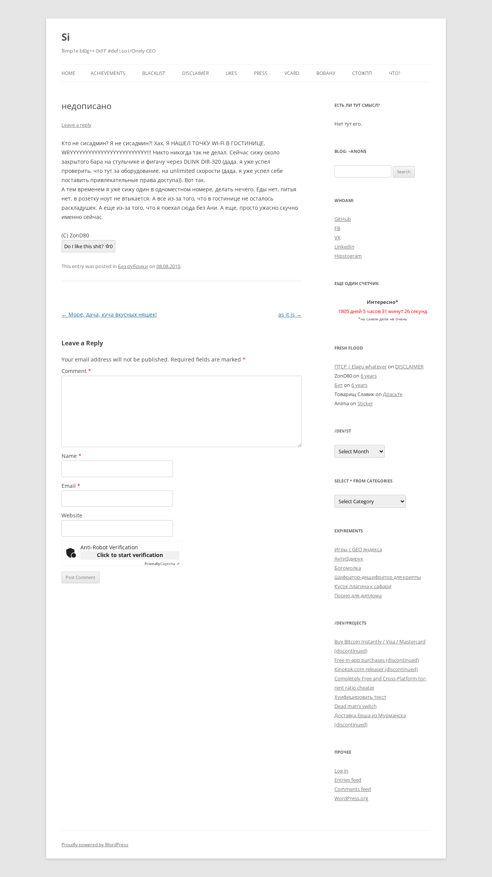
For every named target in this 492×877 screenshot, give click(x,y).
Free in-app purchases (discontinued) (376, 660)
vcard (291, 73)
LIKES (231, 73)
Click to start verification (130, 555)
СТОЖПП (362, 73)
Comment (76, 371)
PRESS (261, 73)
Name (71, 455)
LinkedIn (344, 246)
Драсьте (392, 394)
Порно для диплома (358, 595)
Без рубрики (133, 266)
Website (72, 515)
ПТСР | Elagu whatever (360, 366)
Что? (394, 73)
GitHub (342, 219)
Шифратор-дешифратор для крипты (377, 577)
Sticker (365, 403)
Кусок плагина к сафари (362, 586)
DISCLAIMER (195, 73)
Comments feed (352, 789)
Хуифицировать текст (360, 696)
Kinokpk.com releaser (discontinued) (376, 669)
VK (337, 237)
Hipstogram (348, 255)
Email (71, 485)
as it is (290, 314)
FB (337, 228)
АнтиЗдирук (348, 558)
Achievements (108, 73)
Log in (341, 770)
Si (66, 37)
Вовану (325, 73)
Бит (338, 384)
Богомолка (347, 567)
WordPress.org (351, 798)
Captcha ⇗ (162, 563)
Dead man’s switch (355, 706)
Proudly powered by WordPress (95, 844)
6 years (369, 375)
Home (68, 73)
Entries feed (347, 779)
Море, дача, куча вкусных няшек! (109, 314)
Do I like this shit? (88, 246)
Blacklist (153, 73)
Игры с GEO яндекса (358, 549)
